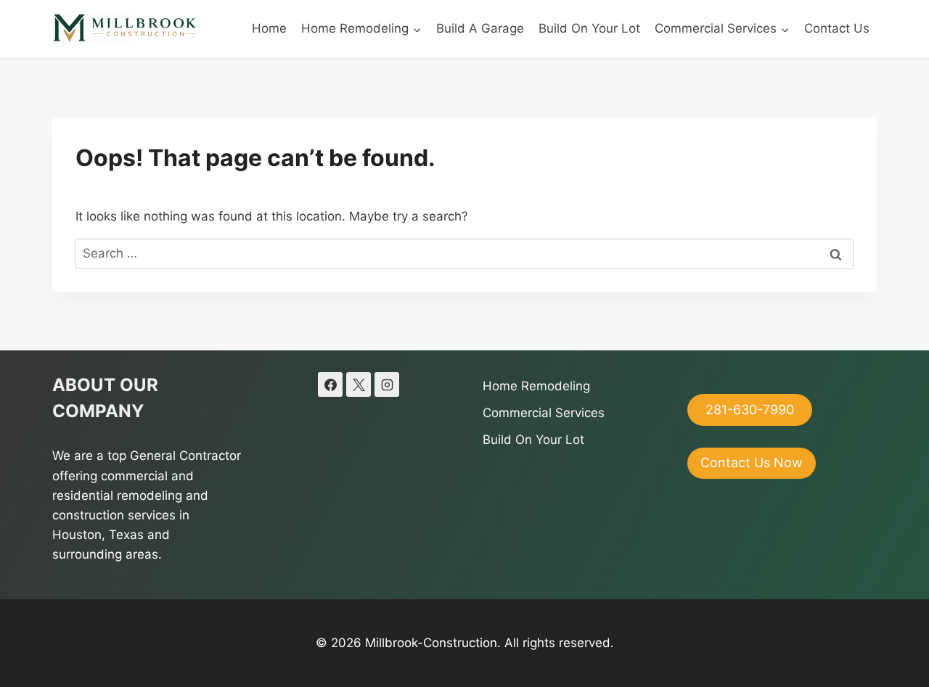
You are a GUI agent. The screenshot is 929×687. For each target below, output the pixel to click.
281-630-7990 (749, 409)
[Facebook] (330, 384)
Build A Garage (480, 28)
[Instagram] (387, 384)
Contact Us (836, 28)
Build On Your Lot (589, 28)
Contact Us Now (751, 462)
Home (269, 28)
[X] (358, 384)
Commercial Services (544, 413)
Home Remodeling (536, 386)
